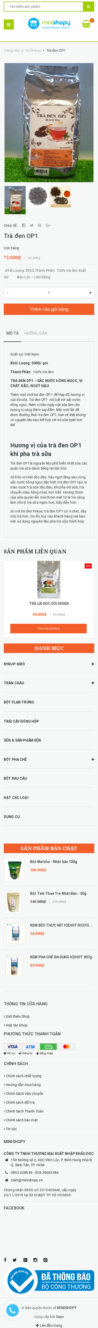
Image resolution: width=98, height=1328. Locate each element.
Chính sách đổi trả (20, 1102)
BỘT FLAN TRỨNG (19, 702)
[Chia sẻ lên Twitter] (32, 226)
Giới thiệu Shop (18, 1016)
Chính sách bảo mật (22, 1120)
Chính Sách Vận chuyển (24, 1094)
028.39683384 (47, 1173)
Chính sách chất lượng (23, 1076)
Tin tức (11, 1129)
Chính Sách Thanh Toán (24, 1111)
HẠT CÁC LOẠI (16, 798)
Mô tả (12, 333)
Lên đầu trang (50, 1325)
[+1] (48, 226)
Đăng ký (27, 1053)
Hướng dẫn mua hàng (23, 1085)
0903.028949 (21, 1173)
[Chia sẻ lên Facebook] (24, 226)
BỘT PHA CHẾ (15, 759)
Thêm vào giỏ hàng (49, 309)
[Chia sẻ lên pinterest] (40, 226)
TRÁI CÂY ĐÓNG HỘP (21, 721)
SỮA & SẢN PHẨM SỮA (22, 740)
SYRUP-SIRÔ (14, 664)
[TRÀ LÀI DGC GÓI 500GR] (49, 580)
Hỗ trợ (11, 1053)
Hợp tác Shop (16, 1025)
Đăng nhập (46, 1053)
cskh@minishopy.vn (27, 1180)
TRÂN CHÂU (14, 683)
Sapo (60, 1317)
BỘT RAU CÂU (15, 778)
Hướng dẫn (35, 333)
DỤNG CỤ (12, 817)
